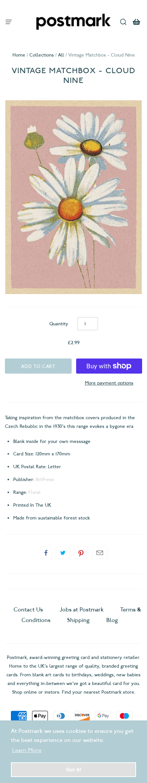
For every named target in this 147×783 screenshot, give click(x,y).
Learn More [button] (26, 750)
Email (99, 553)
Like (46, 553)
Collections (41, 55)
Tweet (63, 553)
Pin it (81, 553)
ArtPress (44, 479)
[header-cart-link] (136, 21)
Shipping (78, 620)
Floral (34, 492)
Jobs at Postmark (82, 609)
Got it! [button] (73, 769)
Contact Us (29, 609)
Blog (112, 620)
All (61, 55)
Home (18, 55)
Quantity (58, 323)
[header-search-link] (123, 21)
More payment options (109, 383)
